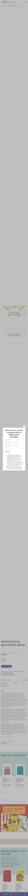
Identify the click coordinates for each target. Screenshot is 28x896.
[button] (24, 427)
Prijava (7, 451)
